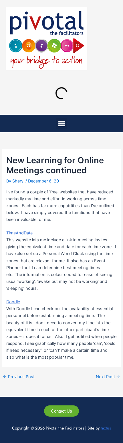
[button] (62, 123)
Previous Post (19, 377)
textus (106, 428)
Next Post (108, 377)
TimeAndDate (19, 233)
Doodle (13, 301)
